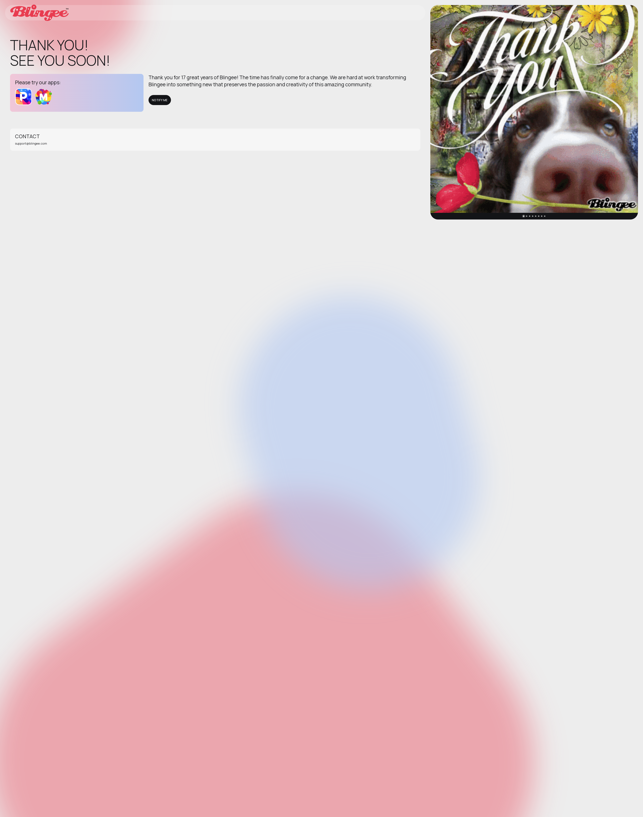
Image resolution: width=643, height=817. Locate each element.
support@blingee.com (31, 143)
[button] (523, 216)
